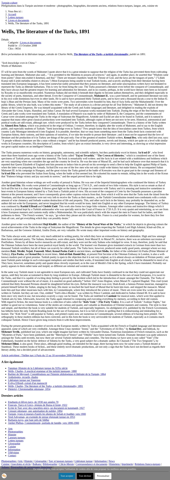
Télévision (13, 452)
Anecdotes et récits (21, 464)
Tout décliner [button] (85, 476)
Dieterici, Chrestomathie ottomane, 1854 (29, 389)
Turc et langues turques (60, 461)
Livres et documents (30, 42)
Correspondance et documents (91, 464)
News (112, 461)
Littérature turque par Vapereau (24, 380)
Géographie (14, 443)
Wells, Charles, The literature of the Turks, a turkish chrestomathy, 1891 (45, 386)
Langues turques (16, 437)
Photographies (15, 431)
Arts (10, 428)
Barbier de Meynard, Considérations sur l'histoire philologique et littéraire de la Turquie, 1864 (57, 374)
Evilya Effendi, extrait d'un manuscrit (27, 383)
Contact (12, 455)
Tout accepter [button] (67, 476)
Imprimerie (127, 464)
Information (14, 449)
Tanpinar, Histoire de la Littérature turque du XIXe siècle (38, 368)
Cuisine (12, 446)
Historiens (114, 464)
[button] (4, 475)
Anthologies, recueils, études (23, 377)
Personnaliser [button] (103, 476)
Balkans (37, 464)
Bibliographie (50, 464)
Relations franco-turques (147, 464)
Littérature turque (84, 461)
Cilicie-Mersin (66, 464)
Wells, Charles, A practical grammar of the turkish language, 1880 (42, 371)
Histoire (12, 434)
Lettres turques (15, 440)
